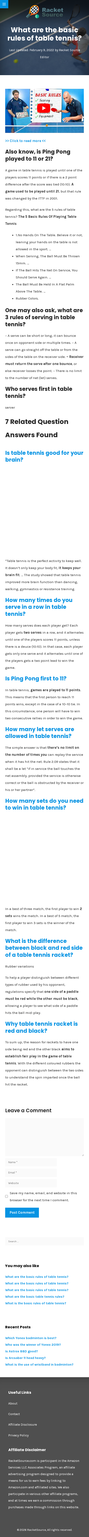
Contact (14, 1414)
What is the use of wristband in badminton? (39, 1364)
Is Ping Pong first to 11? (35, 678)
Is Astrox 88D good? (21, 1351)
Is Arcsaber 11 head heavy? (25, 1358)
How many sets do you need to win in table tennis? (44, 804)
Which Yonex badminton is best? (31, 1338)
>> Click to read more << (25, 141)
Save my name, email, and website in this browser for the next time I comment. (43, 1196)
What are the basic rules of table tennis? (37, 1277)
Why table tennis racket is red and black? (41, 1027)
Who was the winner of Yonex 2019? (33, 1345)
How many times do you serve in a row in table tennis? (38, 607)
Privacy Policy (18, 1435)
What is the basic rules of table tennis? (35, 1303)
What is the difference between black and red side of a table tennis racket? (44, 948)
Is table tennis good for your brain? (44, 456)
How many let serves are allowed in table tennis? (39, 733)
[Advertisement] (44, 512)
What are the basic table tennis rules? (34, 1297)
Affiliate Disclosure (22, 1424)
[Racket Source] (44, 11)
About (12, 1403)
